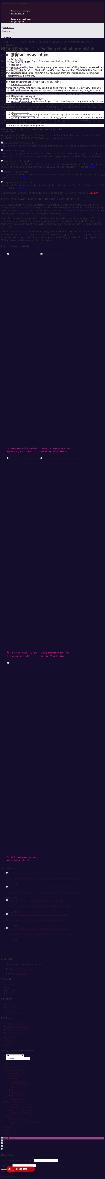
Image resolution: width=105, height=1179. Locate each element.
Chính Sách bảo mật (15, 1023)
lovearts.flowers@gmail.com (25, 969)
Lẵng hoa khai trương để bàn (25, 1110)
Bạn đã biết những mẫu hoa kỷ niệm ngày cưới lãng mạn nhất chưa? (44, 878)
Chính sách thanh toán (17, 1032)
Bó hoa (14, 1078)
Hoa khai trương (14, 79)
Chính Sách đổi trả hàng (17, 1026)
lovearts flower (31, 61)
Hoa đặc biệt (17, 64)
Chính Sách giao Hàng (16, 1029)
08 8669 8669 (19, 973)
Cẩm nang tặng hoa (54, 61)
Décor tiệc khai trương (22, 1112)
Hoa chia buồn (18, 1092)
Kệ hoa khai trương (20, 1104)
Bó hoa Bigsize (18, 59)
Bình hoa (15, 1075)
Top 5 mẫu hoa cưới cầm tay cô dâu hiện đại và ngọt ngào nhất (41, 934)
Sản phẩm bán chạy (15, 1070)
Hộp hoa (15, 1090)
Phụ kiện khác (13, 1012)
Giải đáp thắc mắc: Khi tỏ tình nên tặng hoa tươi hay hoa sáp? (40, 920)
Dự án (9, 1045)
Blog (15, 41)
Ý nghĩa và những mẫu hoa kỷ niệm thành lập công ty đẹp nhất (41, 906)
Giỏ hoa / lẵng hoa (20, 1084)
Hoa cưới (10, 1010)
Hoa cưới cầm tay (19, 1118)
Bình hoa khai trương (21, 84)
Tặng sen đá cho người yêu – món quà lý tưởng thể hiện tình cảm (42, 892)
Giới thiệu (10, 45)
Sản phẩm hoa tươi (15, 1004)
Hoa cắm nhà (17, 1095)
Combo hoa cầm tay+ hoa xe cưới (27, 98)
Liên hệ (9, 993)
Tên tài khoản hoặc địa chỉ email (17, 1160)
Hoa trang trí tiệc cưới (21, 1124)
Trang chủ (6, 41)
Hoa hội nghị (17, 1098)
